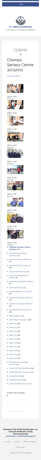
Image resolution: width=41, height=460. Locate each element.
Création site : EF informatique (20, 453)
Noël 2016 (13, 343)
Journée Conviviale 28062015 (21, 304)
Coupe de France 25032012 (20, 265)
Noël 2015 (13, 339)
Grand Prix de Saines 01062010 (21, 281)
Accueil (10, 76)
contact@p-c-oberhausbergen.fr (20, 436)
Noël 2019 (13, 354)
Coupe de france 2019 (18, 272)
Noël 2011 (13, 324)
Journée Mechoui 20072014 (20, 310)
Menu (21, 4)
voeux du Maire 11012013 (19, 384)
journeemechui (15, 376)
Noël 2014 (13, 335)
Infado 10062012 (16, 288)
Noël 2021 (13, 358)
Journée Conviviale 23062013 (20, 298)
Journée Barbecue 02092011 (20, 292)
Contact (17, 441)
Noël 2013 (13, 331)
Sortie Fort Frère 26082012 (19, 368)
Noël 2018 (13, 351)
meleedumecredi (16, 380)
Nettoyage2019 (15, 316)
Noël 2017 (13, 347)
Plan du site (20, 447)
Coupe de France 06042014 (20, 259)
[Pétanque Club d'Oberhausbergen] (20, 21)
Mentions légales (29, 441)
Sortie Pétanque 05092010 (20, 372)
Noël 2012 (13, 327)
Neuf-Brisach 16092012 (18, 320)
